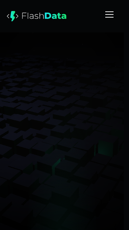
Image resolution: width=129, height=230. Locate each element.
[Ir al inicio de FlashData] (36, 16)
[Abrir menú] (109, 14)
